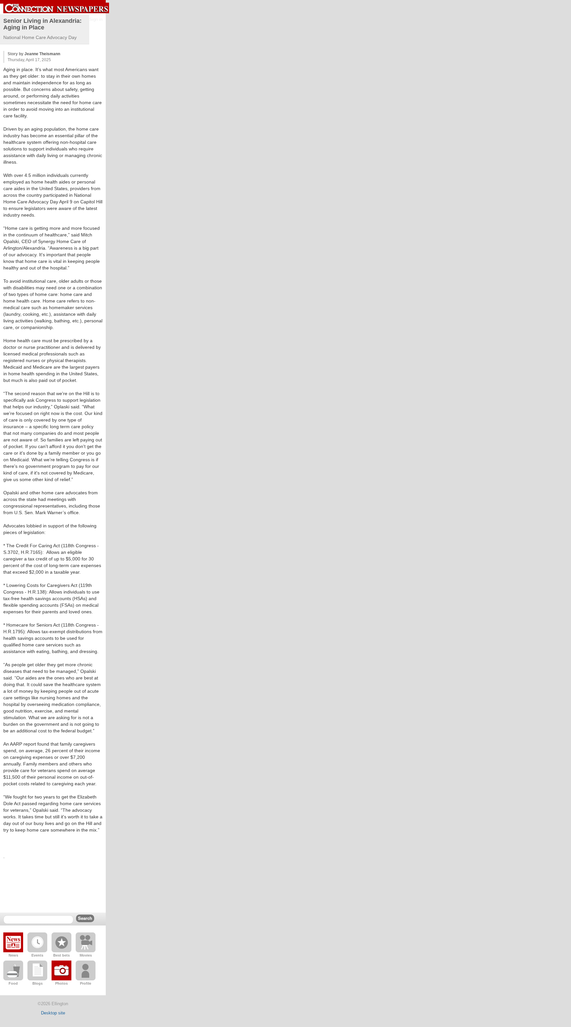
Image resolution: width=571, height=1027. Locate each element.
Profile (85, 983)
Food (13, 983)
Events (37, 955)
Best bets (61, 955)
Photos (61, 983)
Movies (86, 955)
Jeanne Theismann (42, 54)
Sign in (95, 19)
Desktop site (53, 1012)
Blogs (37, 983)
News (13, 955)
